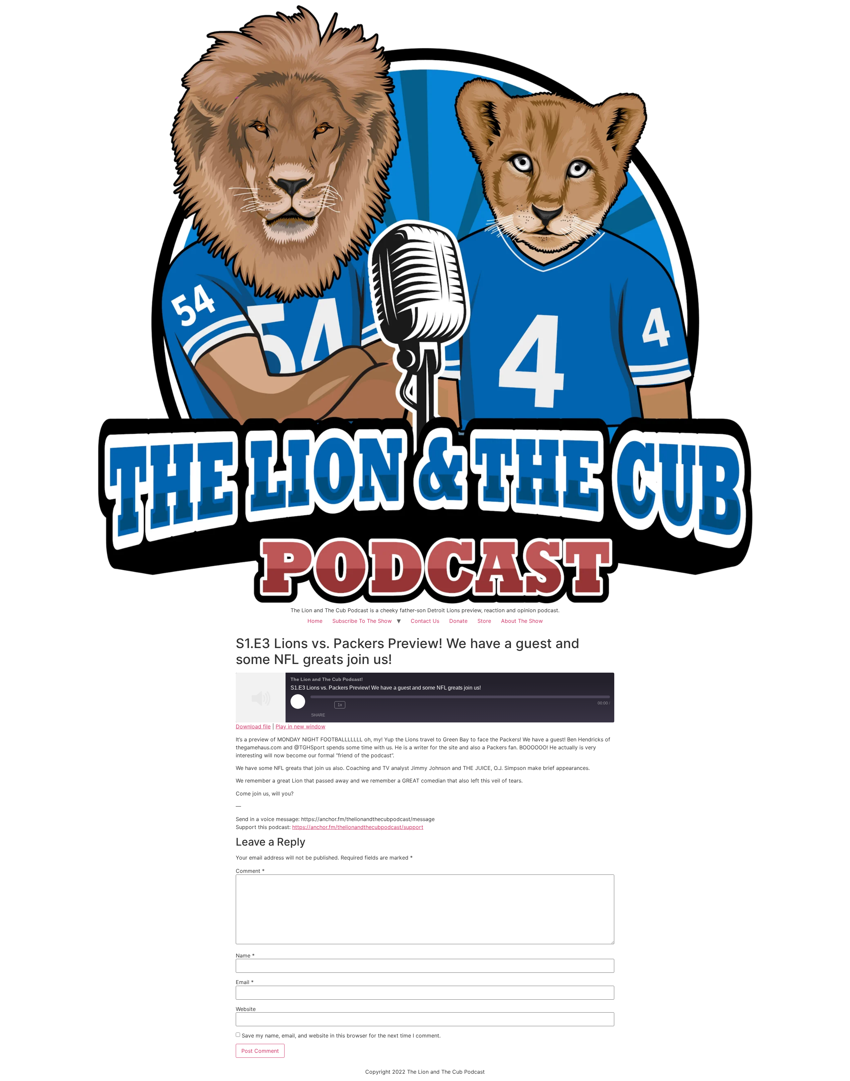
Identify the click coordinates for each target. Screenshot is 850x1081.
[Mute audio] (315, 705)
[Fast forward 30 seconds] (354, 705)
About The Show (522, 621)
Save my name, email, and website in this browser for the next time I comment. (341, 1035)
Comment (250, 870)
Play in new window (300, 726)
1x (340, 705)
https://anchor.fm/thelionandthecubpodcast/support (357, 827)
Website (246, 1009)
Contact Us (425, 621)
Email (245, 982)
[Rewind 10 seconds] (327, 705)
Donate (458, 621)
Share (318, 715)
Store (484, 621)
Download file (253, 726)
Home (314, 621)
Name (245, 955)
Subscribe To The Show (362, 621)
